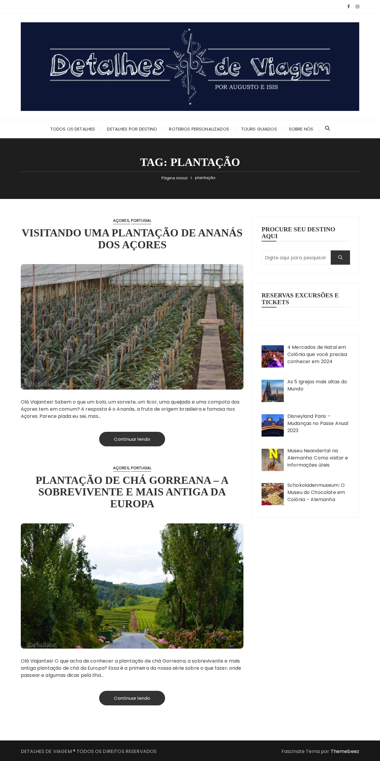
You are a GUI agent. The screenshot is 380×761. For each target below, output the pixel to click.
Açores (121, 220)
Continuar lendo (132, 439)
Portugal (141, 220)
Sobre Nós (301, 129)
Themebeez (345, 751)
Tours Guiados (259, 129)
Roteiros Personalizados (199, 129)
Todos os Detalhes (72, 129)
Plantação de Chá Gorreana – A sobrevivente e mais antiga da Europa (132, 492)
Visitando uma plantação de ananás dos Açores (132, 239)
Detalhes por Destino (132, 129)
